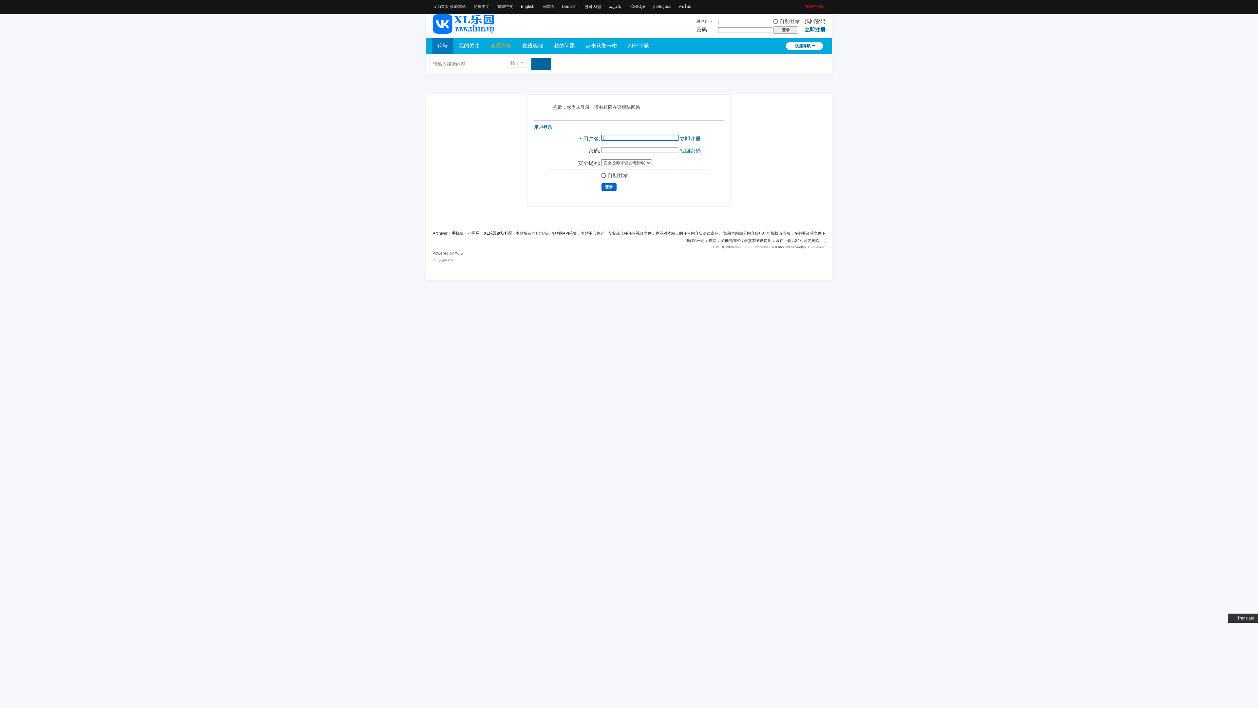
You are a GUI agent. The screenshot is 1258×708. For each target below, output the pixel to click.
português (662, 6)
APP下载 (638, 46)
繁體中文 (505, 6)
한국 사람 (592, 6)
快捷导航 (803, 46)
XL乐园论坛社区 (498, 233)
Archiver (440, 233)
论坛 (442, 46)
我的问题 (564, 46)
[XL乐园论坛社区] (463, 31)
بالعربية (615, 6)
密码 (701, 29)
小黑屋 (474, 233)
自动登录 (789, 21)
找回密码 (815, 21)
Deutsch (569, 6)
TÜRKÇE (637, 6)
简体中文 (481, 6)
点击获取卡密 (601, 46)
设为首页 (441, 6)
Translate (1245, 618)
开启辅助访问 (803, 5)
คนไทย (685, 6)
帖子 (515, 63)
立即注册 (815, 29)
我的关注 (469, 46)
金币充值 (500, 46)
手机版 (458, 233)
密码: (594, 151)
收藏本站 (458, 6)
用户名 (702, 21)
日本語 (548, 6)
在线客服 (532, 46)
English (527, 6)
